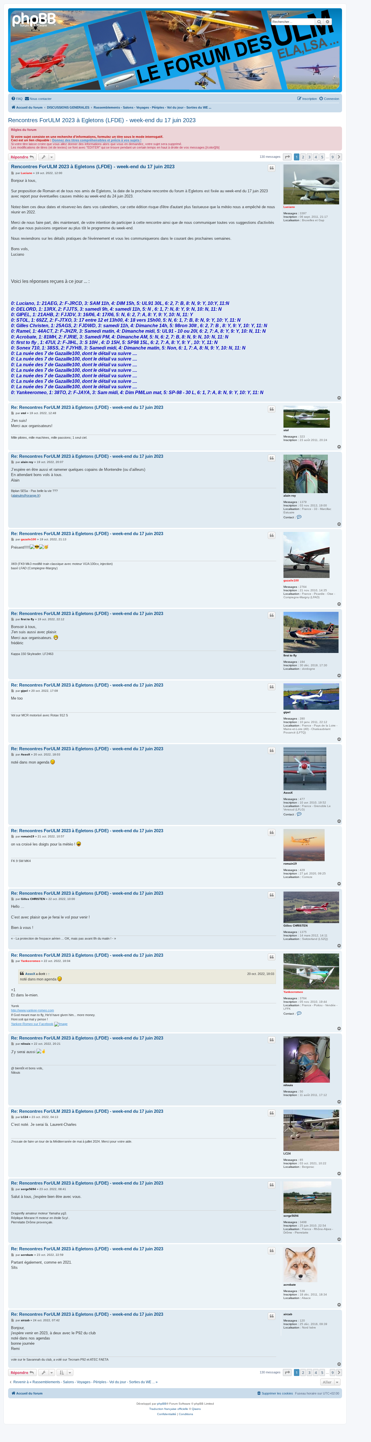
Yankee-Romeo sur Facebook (32, 1024)
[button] (287, 156)
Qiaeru (196, 1408)
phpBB (161, 1403)
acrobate (289, 1284)
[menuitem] (17, 98)
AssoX (288, 792)
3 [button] (309, 157)
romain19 (290, 863)
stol (286, 430)
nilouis (288, 1085)
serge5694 (291, 1215)
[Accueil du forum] (34, 19)
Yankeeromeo (293, 991)
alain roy (289, 495)
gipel (286, 712)
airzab (287, 1314)
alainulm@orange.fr (25, 495)
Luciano (289, 206)
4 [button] (316, 157)
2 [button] (303, 157)
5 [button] (322, 157)
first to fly (290, 655)
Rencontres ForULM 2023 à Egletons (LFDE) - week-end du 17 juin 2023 (102, 120)
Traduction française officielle (168, 1408)
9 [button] (333, 157)
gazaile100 (291, 580)
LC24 (287, 1153)
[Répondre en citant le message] (271, 167)
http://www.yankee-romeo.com (32, 1010)
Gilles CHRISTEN (295, 925)
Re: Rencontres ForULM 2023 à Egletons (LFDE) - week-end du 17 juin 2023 (87, 407)
